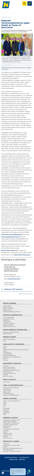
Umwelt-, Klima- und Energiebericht (11, 401)
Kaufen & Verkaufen (7, 307)
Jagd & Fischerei (7, 390)
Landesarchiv (6, 320)
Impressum (13, 459)
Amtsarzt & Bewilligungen (9, 367)
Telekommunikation (7, 333)
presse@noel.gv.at (14, 279)
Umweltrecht (6, 411)
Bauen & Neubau (7, 305)
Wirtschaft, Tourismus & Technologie (11, 451)
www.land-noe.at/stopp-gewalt (11, 234)
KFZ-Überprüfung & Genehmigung (11, 429)
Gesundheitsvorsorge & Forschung (11, 370)
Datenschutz (24, 457)
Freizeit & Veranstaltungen (9, 339)
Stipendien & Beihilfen (8, 325)
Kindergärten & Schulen (8, 319)
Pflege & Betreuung (7, 371)
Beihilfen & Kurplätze (8, 376)
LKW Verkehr (6, 430)
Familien (5, 346)
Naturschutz (6, 410)
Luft (4, 407)
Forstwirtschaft (6, 389)
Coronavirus (6, 365)
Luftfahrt (5, 432)
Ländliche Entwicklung (8, 393)
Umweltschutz (6, 412)
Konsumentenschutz (8, 354)
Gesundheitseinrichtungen (9, 368)
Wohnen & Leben (7, 310)
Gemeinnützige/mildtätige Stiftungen (11, 311)
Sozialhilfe (5, 374)
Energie (5, 404)
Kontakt (22, 459)
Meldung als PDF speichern (13, 289)
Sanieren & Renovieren (8, 308)
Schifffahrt (5, 436)
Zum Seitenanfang (27, 294)
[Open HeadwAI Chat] (29, 471)
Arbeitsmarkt (6, 443)
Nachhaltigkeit (6, 408)
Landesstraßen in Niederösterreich (11, 423)
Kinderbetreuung (7, 352)
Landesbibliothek (7, 322)
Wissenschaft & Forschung (9, 326)
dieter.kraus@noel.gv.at (9, 250)
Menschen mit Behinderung (9, 355)
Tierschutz (5, 360)
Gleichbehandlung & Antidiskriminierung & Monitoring (15, 349)
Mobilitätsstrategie (7, 433)
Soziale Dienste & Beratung (9, 373)
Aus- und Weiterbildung (8, 317)
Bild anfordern (5, 69)
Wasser (4, 414)
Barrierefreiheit (11, 457)
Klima (4, 405)
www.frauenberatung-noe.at (10, 237)
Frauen (4, 348)
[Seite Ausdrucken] (2, 473)
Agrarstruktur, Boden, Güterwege (11, 387)
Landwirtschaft (6, 392)
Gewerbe (5, 446)
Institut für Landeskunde (9, 323)
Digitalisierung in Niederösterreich (11, 332)
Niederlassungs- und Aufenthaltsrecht (12, 357)
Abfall (4, 402)
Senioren (5, 358)
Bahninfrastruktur (7, 426)
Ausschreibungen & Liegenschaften (11, 445)
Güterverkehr (6, 427)
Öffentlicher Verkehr (7, 435)
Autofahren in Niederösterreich (10, 424)
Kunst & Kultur (6, 382)
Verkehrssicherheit (7, 438)
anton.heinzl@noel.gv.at (22, 255)
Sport (4, 341)
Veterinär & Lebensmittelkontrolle (11, 395)
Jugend (5, 351)
